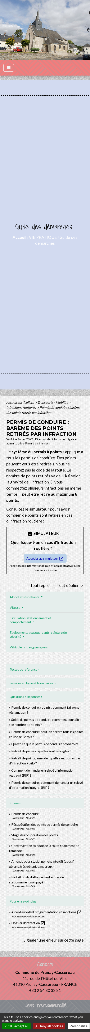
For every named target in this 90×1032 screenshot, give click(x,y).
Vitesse (15, 607)
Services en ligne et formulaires (32, 683)
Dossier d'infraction (28, 923)
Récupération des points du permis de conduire (44, 824)
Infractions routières (21, 407)
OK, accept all (17, 1026)
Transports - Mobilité (53, 402)
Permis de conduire (25, 814)
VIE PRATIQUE (43, 237)
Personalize (78, 1026)
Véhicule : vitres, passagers (29, 647)
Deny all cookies (50, 1026)
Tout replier (43, 585)
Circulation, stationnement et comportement (30, 620)
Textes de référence (23, 669)
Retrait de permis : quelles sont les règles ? (41, 751)
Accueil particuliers (20, 402)
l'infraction (39, 481)
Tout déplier (70, 585)
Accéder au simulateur (45, 558)
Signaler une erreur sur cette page (53, 940)
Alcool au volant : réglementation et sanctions (46, 912)
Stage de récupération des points (34, 835)
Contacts (45, 964)
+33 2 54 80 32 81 (45, 990)
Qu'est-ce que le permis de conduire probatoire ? (46, 744)
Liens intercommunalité (45, 1005)
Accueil (19, 237)
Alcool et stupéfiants (25, 597)
